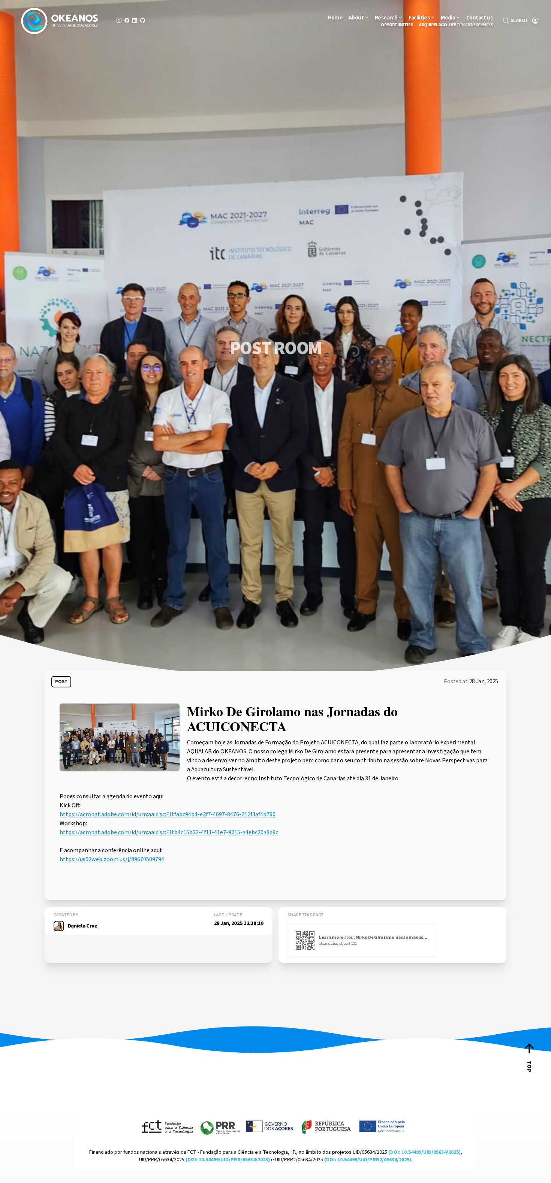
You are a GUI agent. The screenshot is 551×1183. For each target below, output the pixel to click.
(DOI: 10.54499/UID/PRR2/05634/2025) (367, 1160)
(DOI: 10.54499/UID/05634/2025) (424, 1152)
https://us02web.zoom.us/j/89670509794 (112, 859)
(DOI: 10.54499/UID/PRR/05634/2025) (228, 1160)
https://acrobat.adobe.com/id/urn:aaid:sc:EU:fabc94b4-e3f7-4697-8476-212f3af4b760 (168, 814)
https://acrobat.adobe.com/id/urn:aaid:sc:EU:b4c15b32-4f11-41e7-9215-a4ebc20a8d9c (169, 832)
